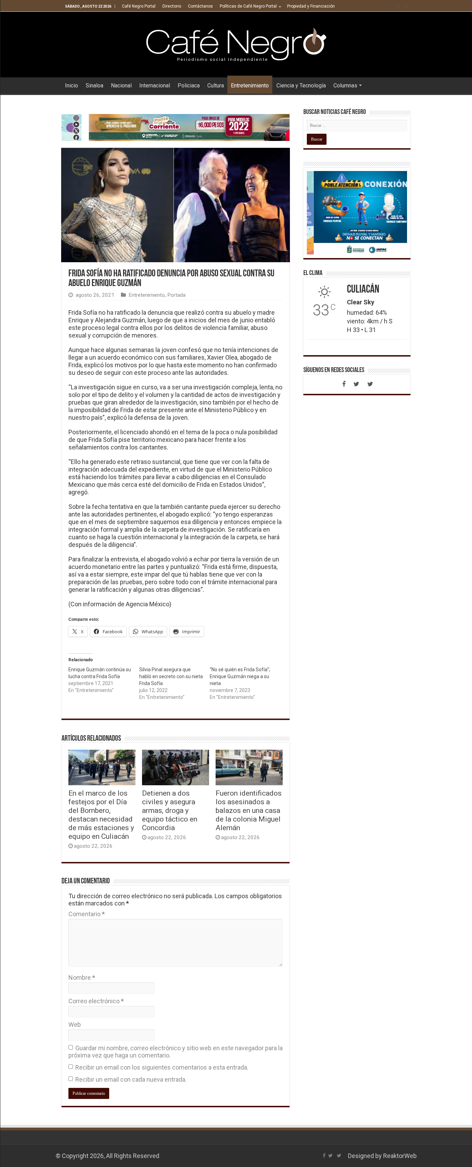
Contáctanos (200, 6)
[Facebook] (392, 6)
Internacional (154, 85)
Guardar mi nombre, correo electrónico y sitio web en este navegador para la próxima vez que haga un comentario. (175, 1051)
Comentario (86, 914)
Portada (176, 295)
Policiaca (189, 85)
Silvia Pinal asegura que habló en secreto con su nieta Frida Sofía (171, 676)
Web (74, 1024)
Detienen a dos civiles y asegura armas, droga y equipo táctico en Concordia (169, 810)
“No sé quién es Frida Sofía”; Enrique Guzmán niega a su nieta (240, 676)
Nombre (81, 977)
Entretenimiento (250, 85)
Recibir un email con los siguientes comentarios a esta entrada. (161, 1067)
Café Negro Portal (138, 6)
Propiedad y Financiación (311, 6)
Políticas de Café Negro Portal (248, 6)
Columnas (345, 85)
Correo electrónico (96, 1001)
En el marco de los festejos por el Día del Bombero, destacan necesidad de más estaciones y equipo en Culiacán (101, 815)
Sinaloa (94, 85)
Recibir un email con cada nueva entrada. (131, 1079)
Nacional (121, 85)
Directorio (171, 6)
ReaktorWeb (400, 1155)
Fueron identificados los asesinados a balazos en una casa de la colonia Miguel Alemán (249, 810)
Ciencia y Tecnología (301, 85)
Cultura (215, 85)
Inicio (71, 85)
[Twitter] (398, 6)
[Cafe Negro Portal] (236, 43)
